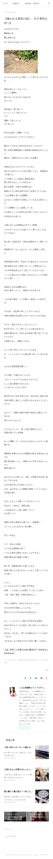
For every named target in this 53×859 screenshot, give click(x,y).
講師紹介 (16, 3)
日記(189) (32, 660)
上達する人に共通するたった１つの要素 (21, 769)
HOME (5, 3)
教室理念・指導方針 (32, 3)
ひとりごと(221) (40, 660)
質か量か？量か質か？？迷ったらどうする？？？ (25, 791)
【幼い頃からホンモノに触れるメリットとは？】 (25, 747)
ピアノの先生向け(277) (21, 660)
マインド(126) (8, 660)
